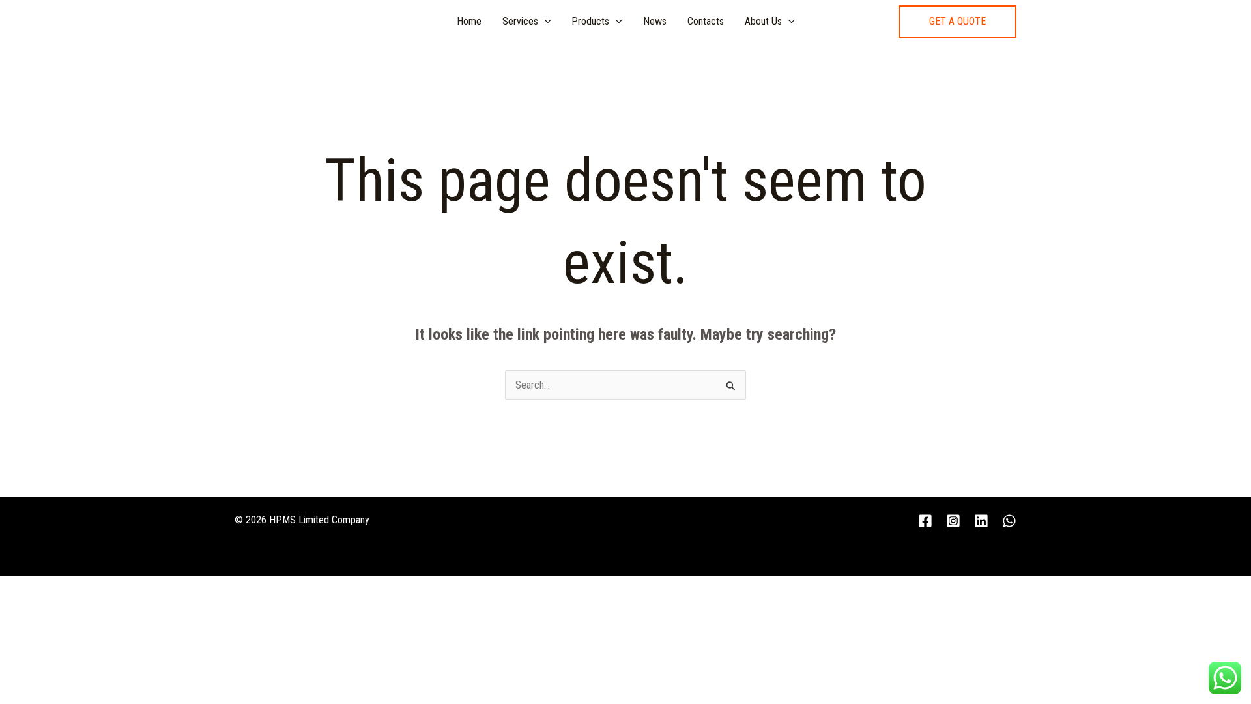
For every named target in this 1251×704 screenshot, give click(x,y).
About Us (763, 21)
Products (590, 21)
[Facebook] (925, 521)
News (655, 21)
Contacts (705, 21)
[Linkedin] (981, 521)
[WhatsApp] (1009, 521)
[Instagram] (953, 521)
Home (469, 21)
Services (520, 21)
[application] (544, 21)
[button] (957, 21)
